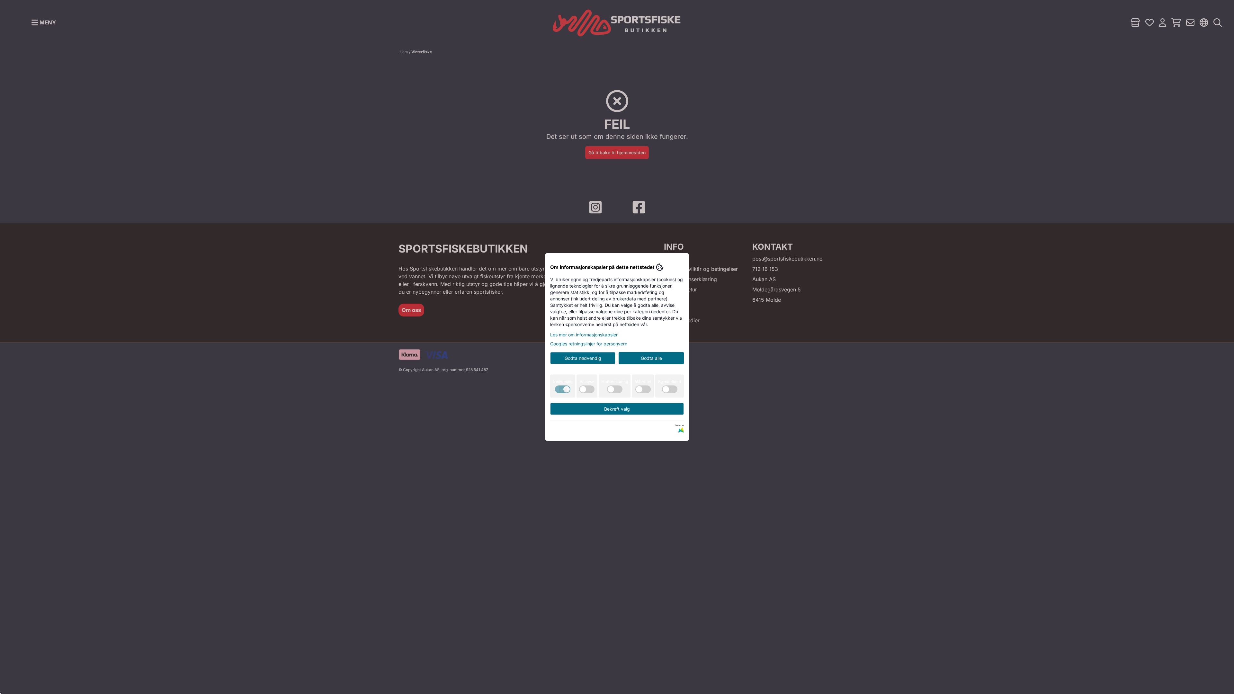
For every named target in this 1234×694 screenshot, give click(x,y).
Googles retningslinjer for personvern (588, 343)
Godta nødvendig (583, 358)
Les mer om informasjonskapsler (584, 334)
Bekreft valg (617, 409)
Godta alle (651, 358)
